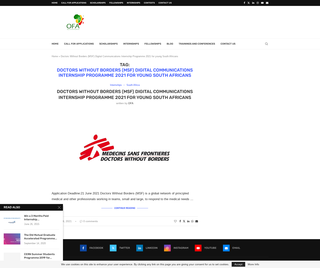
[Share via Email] (196, 221)
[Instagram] (258, 3)
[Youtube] (262, 3)
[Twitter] (248, 3)
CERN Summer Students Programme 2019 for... (39, 256)
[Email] (267, 3)
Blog (170, 43)
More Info (253, 264)
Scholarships (98, 3)
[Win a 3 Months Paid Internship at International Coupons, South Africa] (12, 219)
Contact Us (165, 3)
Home (55, 3)
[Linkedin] (253, 3)
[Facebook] (244, 3)
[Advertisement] (201, 21)
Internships (133, 3)
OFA (130, 103)
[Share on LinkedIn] (188, 221)
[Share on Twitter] (184, 221)
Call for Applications (73, 3)
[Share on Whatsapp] (192, 221)
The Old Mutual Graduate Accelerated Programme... (40, 236)
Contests (149, 3)
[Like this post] (175, 221)
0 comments (90, 221)
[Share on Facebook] (180, 221)
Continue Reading (124, 208)
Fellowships (116, 3)
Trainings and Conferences (197, 43)
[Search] (266, 43)
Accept (238, 264)
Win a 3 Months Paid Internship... (36, 217)
